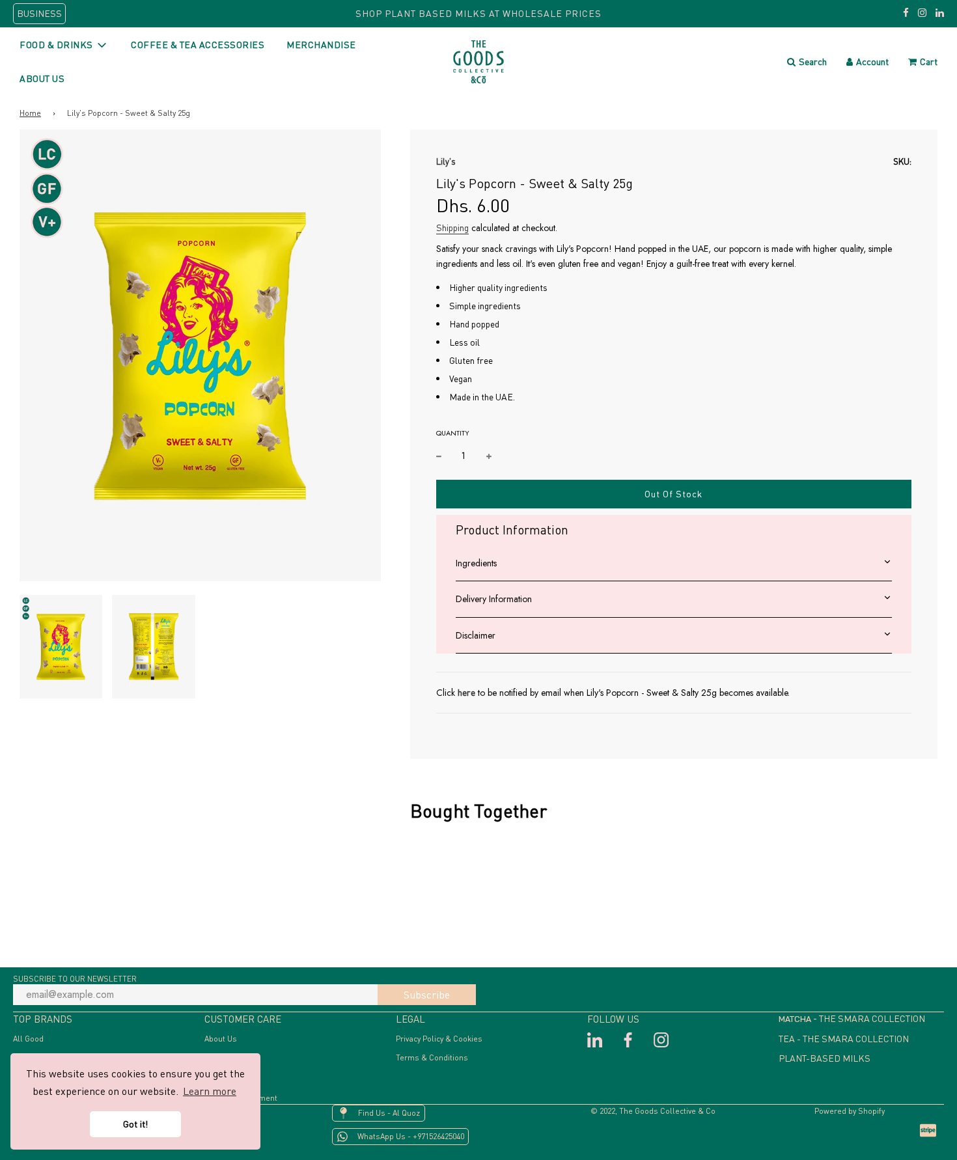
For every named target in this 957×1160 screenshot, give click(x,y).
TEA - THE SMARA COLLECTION (844, 1038)
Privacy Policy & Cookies (439, 1038)
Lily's (446, 161)
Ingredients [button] (476, 563)
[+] (489, 455)
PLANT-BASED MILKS (824, 1058)
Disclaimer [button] (475, 635)
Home (30, 113)
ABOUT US (42, 78)
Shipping (452, 227)
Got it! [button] (135, 1123)
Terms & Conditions (432, 1057)
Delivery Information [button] (494, 598)
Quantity (452, 433)
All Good (28, 1038)
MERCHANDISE (321, 44)
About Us (220, 1038)
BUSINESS (39, 13)
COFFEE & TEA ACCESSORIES (197, 44)
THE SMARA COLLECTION (872, 1018)
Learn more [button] (209, 1091)
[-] (438, 455)
